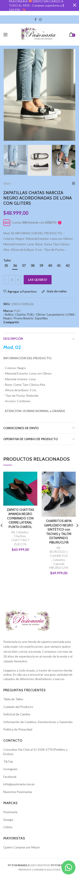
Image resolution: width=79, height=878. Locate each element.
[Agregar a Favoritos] (31, 478)
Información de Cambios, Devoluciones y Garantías (38, 722)
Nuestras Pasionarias (17, 792)
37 (24, 265)
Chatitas (20, 536)
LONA (70, 314)
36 (15, 265)
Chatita (20, 314)
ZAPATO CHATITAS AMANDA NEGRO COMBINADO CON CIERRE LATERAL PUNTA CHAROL (20, 518)
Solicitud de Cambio (16, 714)
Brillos (9, 314)
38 (32, 265)
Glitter (40, 314)
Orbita (7, 827)
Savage (8, 819)
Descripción (13, 339)
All (13, 532)
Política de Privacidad (17, 729)
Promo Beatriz (23, 318)
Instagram (40, 19)
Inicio (6, 183)
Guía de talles (56, 291)
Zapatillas (41, 318)
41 (59, 265)
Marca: (8, 311)
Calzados (22, 532)
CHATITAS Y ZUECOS (20, 542)
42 (68, 265)
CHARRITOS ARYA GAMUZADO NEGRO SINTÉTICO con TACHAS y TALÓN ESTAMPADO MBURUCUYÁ (58, 531)
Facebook (35, 19)
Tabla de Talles (13, 699)
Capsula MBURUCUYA (58, 565)
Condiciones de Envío (21, 428)
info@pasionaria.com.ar (19, 784)
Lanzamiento (55, 314)
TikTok (44, 19)
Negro (7, 318)
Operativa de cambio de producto (30, 439)
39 (41, 265)
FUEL (30, 314)
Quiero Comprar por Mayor (21, 847)
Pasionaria (10, 812)
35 (6, 265)
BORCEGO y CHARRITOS (59, 553)
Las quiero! (37, 279)
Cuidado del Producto (18, 707)
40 (50, 265)
